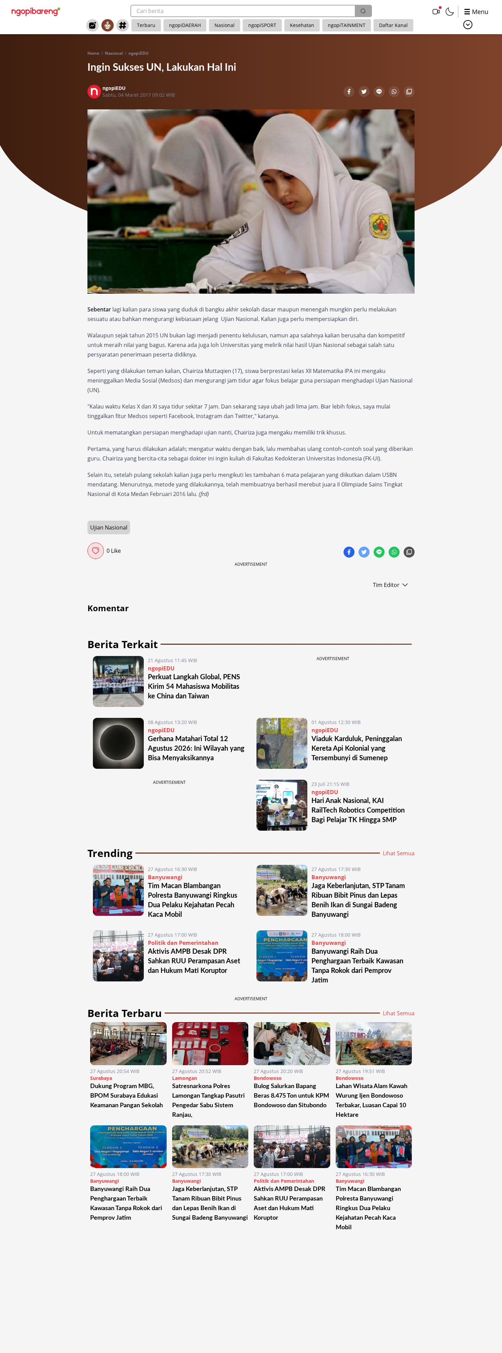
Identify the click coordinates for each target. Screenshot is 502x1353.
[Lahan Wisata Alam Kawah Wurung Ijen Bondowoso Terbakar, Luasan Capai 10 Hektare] (374, 1043)
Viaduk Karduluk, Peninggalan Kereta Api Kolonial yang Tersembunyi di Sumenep (356, 749)
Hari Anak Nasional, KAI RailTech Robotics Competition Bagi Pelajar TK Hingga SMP (358, 810)
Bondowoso (268, 1078)
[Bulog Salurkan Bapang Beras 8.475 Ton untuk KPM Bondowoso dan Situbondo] (292, 1043)
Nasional (224, 25)
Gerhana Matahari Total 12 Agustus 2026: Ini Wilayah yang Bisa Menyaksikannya (196, 749)
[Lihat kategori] (468, 24)
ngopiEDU (138, 53)
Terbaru (146, 25)
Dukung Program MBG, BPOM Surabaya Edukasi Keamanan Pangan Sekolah (126, 1096)
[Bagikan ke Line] (380, 92)
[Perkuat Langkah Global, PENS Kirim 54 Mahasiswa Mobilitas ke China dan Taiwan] (118, 681)
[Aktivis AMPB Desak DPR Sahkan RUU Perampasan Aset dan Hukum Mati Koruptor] (118, 957)
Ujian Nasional (108, 527)
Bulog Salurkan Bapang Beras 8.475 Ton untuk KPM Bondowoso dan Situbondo (291, 1096)
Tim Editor (386, 585)
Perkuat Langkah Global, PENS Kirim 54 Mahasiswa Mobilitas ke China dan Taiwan (194, 687)
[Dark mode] (449, 11)
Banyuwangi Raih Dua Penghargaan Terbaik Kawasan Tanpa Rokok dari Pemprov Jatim (126, 1203)
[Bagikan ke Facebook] (350, 92)
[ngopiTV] (436, 11)
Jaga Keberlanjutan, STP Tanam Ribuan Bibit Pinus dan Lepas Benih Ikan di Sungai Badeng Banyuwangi (210, 1203)
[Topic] (122, 25)
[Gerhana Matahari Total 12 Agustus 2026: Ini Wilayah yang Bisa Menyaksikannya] (118, 743)
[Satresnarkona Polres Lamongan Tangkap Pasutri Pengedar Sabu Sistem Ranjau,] (210, 1043)
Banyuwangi (165, 877)
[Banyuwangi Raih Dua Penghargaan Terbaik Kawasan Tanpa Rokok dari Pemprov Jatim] (281, 957)
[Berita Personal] (107, 25)
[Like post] (95, 550)
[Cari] (363, 10)
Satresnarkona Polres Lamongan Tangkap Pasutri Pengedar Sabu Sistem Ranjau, (208, 1100)
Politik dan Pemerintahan (183, 943)
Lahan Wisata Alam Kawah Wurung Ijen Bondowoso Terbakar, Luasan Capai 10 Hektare (371, 1100)
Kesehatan (302, 25)
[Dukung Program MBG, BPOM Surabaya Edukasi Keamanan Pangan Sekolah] (128, 1043)
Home (93, 53)
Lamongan (184, 1078)
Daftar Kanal (393, 25)
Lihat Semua (399, 853)
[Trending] (92, 25)
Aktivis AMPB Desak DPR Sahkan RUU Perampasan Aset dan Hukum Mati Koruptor (194, 961)
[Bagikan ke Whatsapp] (395, 92)
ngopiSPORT (262, 25)
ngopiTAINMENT (346, 25)
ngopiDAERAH (185, 25)
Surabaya (101, 1078)
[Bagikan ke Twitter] (365, 92)
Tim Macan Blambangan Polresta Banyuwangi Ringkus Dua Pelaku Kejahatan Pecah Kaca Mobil (368, 1208)
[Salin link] (409, 92)
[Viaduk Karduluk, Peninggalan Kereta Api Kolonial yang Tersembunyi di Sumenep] (281, 743)
